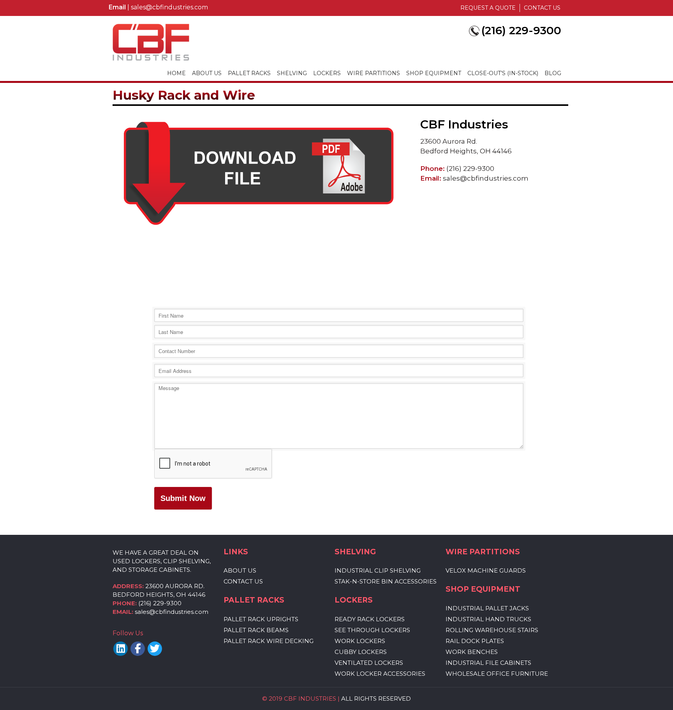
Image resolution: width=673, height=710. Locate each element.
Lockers (327, 73)
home (176, 73)
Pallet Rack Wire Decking (269, 641)
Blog (552, 73)
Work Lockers (360, 641)
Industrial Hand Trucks (488, 619)
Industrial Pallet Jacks (487, 608)
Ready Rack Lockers (370, 619)
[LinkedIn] (120, 648)
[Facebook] (137, 648)
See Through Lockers (372, 630)
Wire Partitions (373, 73)
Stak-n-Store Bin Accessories (386, 581)
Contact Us (542, 7)
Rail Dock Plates (475, 641)
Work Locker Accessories (380, 673)
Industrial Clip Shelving (378, 570)
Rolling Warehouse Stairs (492, 630)
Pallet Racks (249, 73)
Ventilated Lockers (369, 662)
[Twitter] (155, 648)
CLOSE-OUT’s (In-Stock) (502, 73)
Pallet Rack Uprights (261, 619)
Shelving (292, 73)
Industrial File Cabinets (488, 662)
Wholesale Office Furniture (497, 673)
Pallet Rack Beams (256, 630)
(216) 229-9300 (159, 603)
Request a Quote (488, 7)
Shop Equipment (433, 73)
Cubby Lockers (361, 652)
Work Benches (472, 652)
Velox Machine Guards (486, 570)
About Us (207, 73)
